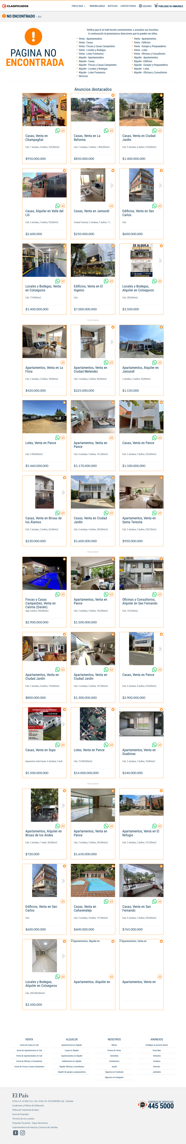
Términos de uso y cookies (23, 1118)
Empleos (156, 1061)
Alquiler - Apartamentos (146, 57)
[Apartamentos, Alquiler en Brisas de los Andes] (45, 805)
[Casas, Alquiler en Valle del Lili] (45, 184)
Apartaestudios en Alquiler (71, 1056)
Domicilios (114, 1056)
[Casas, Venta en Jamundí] (93, 184)
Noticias (113, 6)
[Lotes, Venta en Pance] (45, 416)
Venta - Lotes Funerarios (91, 53)
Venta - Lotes (140, 50)
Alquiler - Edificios (143, 61)
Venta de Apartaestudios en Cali (29, 1056)
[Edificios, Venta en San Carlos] (141, 184)
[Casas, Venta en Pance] (141, 416)
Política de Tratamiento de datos (25, 1110)
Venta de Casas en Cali (29, 1045)
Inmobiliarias (97, 6)
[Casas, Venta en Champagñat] (45, 109)
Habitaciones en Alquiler (72, 1061)
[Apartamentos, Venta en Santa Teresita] (141, 492)
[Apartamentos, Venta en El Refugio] (141, 805)
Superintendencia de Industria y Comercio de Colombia (35, 1127)
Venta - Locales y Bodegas (92, 50)
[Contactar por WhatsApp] (57, 131)
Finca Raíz (78, 6)
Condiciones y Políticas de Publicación (28, 1105)
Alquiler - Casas (87, 61)
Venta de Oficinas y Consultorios (29, 1061)
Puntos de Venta (114, 1050)
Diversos (156, 1066)
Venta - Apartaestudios (90, 38)
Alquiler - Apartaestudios (91, 57)
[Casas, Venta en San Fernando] (141, 880)
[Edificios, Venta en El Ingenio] (93, 260)
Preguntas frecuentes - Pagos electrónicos (30, 1123)
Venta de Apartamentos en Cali (29, 1050)
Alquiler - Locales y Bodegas (93, 68)
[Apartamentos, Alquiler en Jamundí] (141, 341)
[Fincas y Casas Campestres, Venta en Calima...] (45, 573)
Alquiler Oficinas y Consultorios (71, 1066)
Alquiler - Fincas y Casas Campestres (98, 64)
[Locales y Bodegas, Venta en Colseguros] (45, 260)
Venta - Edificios (142, 42)
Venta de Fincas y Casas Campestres (29, 1066)
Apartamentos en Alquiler (71, 1045)
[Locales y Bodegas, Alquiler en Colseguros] (141, 260)
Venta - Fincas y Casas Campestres (97, 46)
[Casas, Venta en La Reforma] (93, 109)
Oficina (114, 1045)
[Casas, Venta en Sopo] (45, 723)
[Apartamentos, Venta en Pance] (93, 416)
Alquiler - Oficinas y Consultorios (150, 72)
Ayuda (114, 1066)
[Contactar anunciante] (62, 131)
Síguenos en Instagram (114, 1077)
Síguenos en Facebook (114, 1072)
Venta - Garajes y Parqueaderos (150, 46)
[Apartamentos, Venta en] (141, 955)
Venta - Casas (86, 42)
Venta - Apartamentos (145, 38)
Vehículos (157, 1056)
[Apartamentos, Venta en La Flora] (45, 341)
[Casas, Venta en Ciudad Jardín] (141, 109)
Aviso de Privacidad (20, 1114)
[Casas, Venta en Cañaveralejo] (93, 880)
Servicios (83, 76)
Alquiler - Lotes (141, 68)
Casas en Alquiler (72, 1050)
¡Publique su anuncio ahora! (157, 1045)
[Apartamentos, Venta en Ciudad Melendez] (93, 341)
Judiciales (157, 1072)
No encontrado (20, 16)
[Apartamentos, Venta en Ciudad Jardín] (45, 648)
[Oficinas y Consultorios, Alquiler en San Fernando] (141, 573)
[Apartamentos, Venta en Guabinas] (141, 723)
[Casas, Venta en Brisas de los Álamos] (45, 492)
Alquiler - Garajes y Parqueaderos (151, 64)
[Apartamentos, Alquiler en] (93, 955)
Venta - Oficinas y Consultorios (149, 53)
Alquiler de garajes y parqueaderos (72, 1072)
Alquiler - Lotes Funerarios (92, 72)
